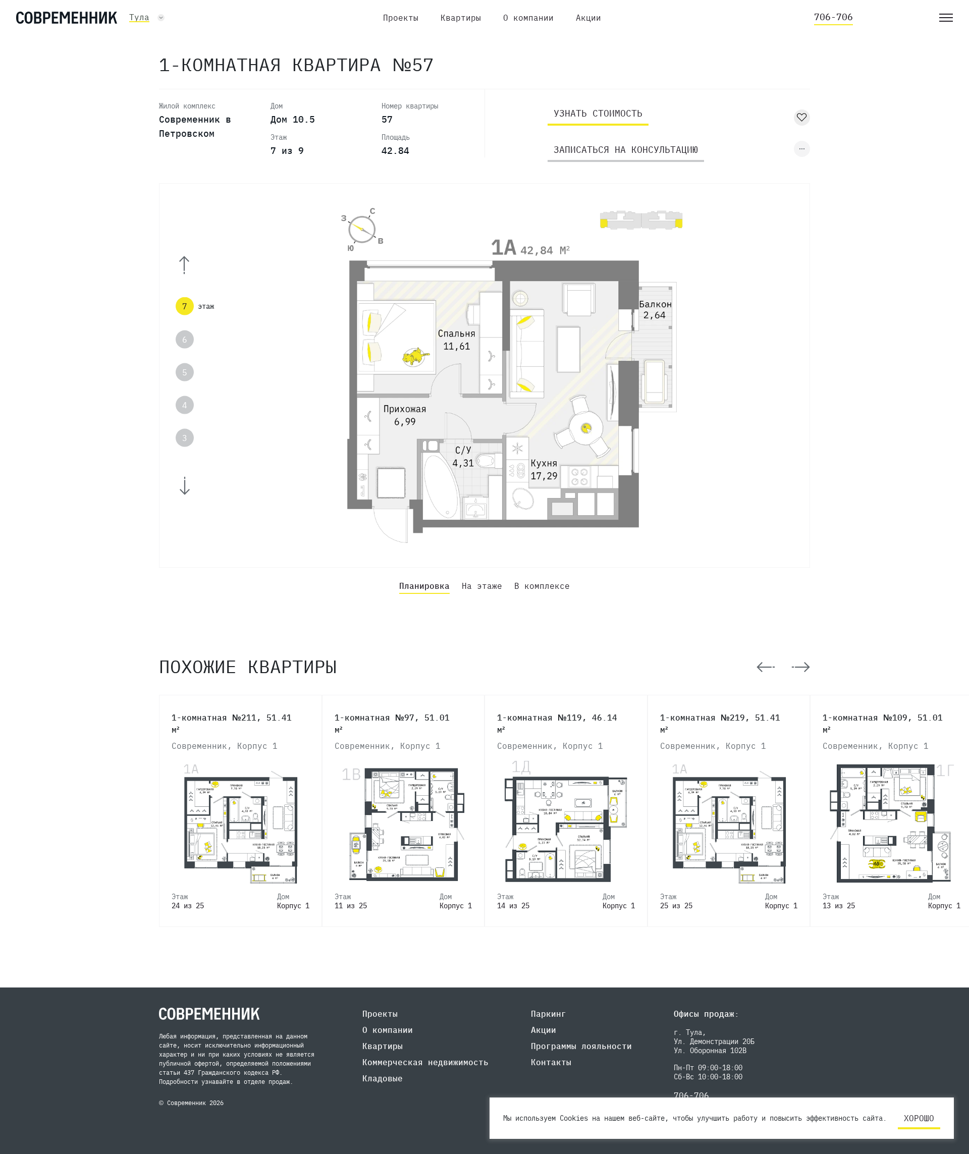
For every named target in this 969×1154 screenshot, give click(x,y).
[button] (198, 265)
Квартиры (461, 18)
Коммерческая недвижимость (425, 1062)
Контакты (551, 1062)
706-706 (833, 17)
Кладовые (382, 1078)
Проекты (400, 18)
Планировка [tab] (424, 586)
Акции (588, 18)
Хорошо (919, 1118)
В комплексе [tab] (542, 586)
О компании (528, 18)
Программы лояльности (581, 1046)
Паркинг (548, 1014)
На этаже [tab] (482, 586)
